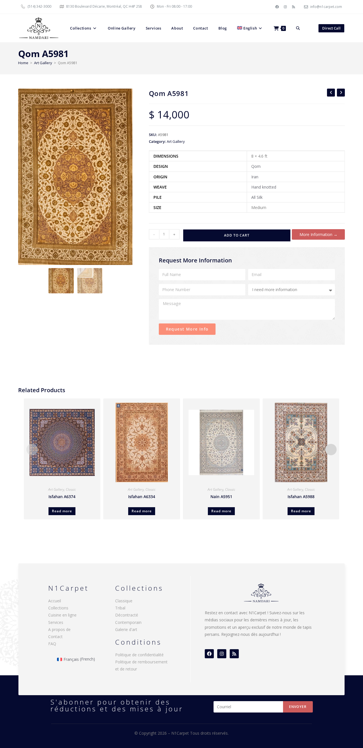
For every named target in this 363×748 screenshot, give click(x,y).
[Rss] (293, 6)
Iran (254, 176)
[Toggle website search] (298, 28)
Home (23, 62)
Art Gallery (43, 62)
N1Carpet (180, 733)
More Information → (318, 234)
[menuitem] (250, 28)
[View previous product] (331, 93)
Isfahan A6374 (61, 496)
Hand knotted (263, 187)
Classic (71, 489)
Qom (256, 166)
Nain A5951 (221, 496)
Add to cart (237, 235)
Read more (62, 511)
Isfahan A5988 (301, 496)
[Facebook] (277, 6)
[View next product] (341, 93)
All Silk (257, 197)
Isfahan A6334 (141, 496)
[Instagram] (285, 6)
